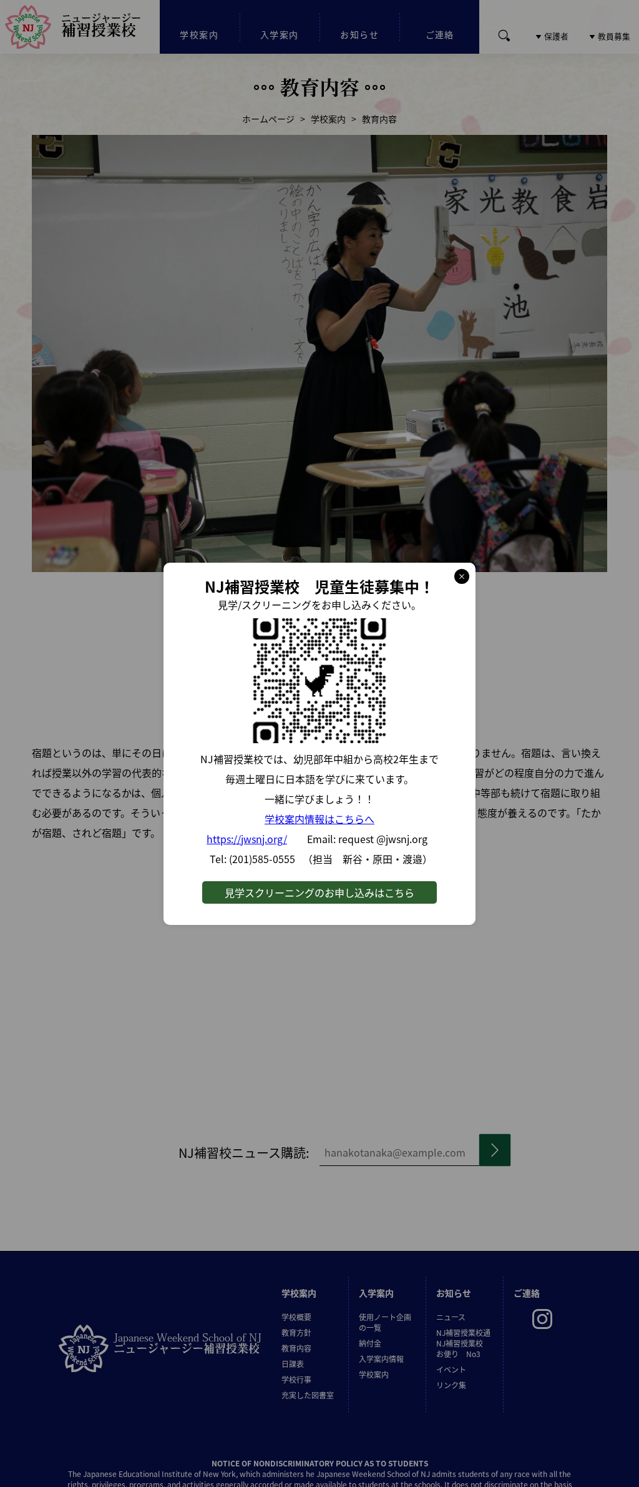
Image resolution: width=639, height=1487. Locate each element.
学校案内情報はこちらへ (319, 818)
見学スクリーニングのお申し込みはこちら (319, 892)
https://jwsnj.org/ (247, 838)
